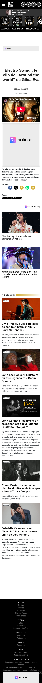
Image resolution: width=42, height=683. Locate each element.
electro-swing (17, 198)
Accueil (5, 29)
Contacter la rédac (21, 628)
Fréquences (32, 29)
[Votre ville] (23, 4)
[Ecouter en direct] (28, 4)
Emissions (21, 610)
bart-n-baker (6, 198)
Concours (21, 645)
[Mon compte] (38, 4)
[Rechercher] (33, 4)
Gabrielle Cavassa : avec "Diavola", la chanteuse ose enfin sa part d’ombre (19, 531)
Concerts (21, 625)
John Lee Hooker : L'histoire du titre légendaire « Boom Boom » (20, 378)
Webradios (18, 29)
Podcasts (21, 635)
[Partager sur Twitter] (15, 189)
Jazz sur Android (21, 655)
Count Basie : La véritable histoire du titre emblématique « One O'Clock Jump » (21, 488)
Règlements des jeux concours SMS (21, 667)
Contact (21, 605)
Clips (21, 623)
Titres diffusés (21, 613)
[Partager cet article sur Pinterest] (21, 189)
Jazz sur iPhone (21, 652)
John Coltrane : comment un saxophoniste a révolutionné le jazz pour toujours (20, 423)
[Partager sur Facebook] (9, 189)
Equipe (21, 608)
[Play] (3, 19)
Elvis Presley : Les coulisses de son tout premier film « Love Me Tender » (20, 326)
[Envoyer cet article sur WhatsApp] (26, 189)
